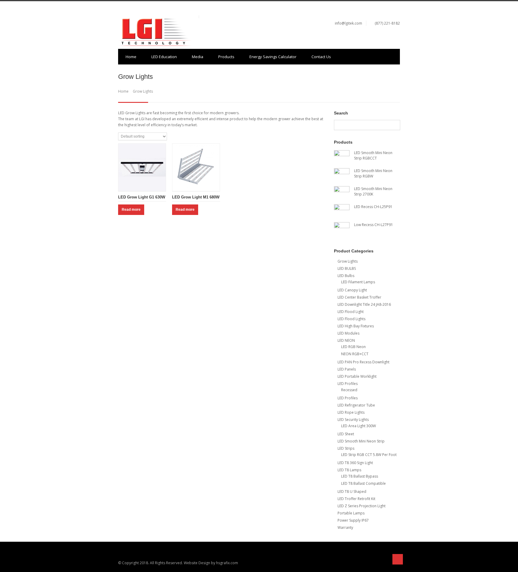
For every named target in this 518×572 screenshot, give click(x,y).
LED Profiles (348, 383)
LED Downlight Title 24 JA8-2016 (364, 304)
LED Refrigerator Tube (356, 405)
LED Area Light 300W (358, 425)
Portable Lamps (351, 513)
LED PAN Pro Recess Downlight (363, 362)
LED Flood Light (351, 311)
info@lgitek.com (348, 23)
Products (226, 56)
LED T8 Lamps (349, 469)
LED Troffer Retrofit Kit (356, 498)
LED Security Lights (353, 419)
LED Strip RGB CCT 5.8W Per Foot (369, 454)
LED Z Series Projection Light (362, 505)
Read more (131, 209)
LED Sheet (346, 433)
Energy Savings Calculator (272, 56)
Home (131, 56)
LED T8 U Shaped (352, 491)
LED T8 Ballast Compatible (363, 483)
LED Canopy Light (352, 290)
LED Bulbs (346, 275)
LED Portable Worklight (357, 376)
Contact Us (321, 56)
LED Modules (348, 333)
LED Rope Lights (351, 412)
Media (197, 56)
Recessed (349, 389)
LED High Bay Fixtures (356, 326)
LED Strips (346, 448)
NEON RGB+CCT (354, 353)
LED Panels (347, 369)
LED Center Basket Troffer (359, 297)
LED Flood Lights (351, 318)
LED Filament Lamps (358, 282)
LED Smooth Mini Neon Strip (361, 441)
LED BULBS (347, 268)
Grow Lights (348, 261)
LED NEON (346, 340)
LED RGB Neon (353, 346)
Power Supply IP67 (353, 520)
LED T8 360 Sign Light (355, 462)
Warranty (345, 527)
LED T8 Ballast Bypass (359, 476)
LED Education (164, 56)
